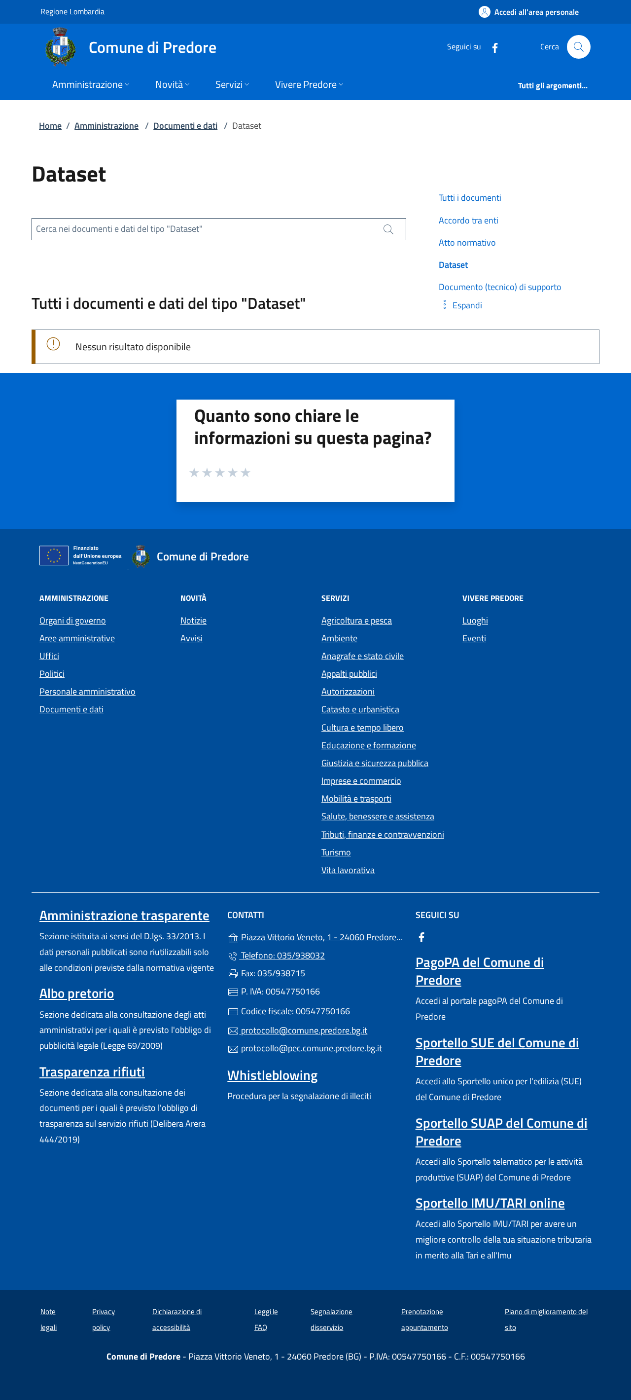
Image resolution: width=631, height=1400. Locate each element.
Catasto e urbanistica (360, 709)
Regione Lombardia (72, 11)
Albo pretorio (76, 993)
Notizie (193, 620)
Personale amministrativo (87, 691)
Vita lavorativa (348, 870)
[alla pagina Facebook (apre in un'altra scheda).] (491, 46)
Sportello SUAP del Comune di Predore (502, 1131)
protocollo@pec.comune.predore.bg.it (310, 1048)
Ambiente (339, 638)
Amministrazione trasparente (124, 915)
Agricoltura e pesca (356, 620)
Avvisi (191, 638)
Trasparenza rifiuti (92, 1071)
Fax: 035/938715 (272, 973)
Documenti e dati (185, 125)
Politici (52, 673)
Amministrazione (106, 125)
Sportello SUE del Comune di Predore (497, 1051)
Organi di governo (72, 620)
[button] (460, 305)
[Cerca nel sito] (579, 47)
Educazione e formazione (368, 745)
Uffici (49, 656)
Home (50, 125)
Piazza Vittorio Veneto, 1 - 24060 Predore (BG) (321, 936)
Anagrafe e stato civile (362, 656)
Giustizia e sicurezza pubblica (374, 763)
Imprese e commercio (361, 780)
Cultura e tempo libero (362, 727)
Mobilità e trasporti (356, 798)
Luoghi (475, 620)
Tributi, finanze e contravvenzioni (382, 834)
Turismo (336, 852)
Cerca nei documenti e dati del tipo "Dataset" (119, 228)
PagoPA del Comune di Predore (480, 971)
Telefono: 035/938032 (282, 955)
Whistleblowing (272, 1075)
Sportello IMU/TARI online (490, 1202)
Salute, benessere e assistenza (377, 816)
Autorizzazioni (348, 691)
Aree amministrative (77, 638)
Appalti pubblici (349, 673)
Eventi (474, 638)
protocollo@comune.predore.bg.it (303, 1030)
